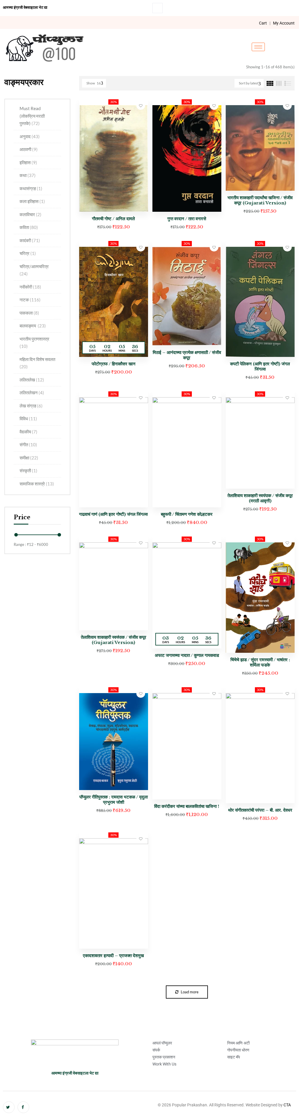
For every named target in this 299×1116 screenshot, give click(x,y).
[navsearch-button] (157, 8)
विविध (28, 418)
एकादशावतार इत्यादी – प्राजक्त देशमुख (113, 955)
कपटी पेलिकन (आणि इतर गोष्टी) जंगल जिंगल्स (260, 366)
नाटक (30, 299)
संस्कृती (28, 470)
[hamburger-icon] (258, 47)
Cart (263, 23)
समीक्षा (29, 457)
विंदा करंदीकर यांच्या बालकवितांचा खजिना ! (186, 806)
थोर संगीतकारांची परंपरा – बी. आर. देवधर (260, 810)
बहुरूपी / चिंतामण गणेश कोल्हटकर (187, 514)
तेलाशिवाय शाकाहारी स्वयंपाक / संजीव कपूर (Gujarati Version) (113, 639)
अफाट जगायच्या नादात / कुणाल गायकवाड (187, 655)
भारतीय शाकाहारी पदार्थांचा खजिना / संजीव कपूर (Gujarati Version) (260, 200)
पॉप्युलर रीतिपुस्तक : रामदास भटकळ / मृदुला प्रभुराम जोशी (113, 799)
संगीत (28, 444)
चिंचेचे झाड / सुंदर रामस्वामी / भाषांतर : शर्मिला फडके (260, 662)
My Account (284, 23)
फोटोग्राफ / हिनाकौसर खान (113, 364)
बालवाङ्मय (33, 325)
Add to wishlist (140, 105)
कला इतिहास (32, 201)
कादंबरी (30, 240)
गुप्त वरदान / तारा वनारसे (186, 218)
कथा (28, 175)
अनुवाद (30, 136)
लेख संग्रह (31, 405)
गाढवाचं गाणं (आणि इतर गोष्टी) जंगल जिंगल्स (113, 514)
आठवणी (29, 149)
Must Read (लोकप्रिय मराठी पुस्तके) (32, 116)
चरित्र (28, 253)
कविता (29, 227)
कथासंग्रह (31, 188)
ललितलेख (32, 379)
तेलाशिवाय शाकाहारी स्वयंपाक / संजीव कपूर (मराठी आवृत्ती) (260, 498)
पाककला (29, 312)
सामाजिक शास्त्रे (37, 483)
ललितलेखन (32, 392)
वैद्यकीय (28, 431)
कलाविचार (30, 214)
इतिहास (28, 162)
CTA (287, 1105)
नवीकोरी (30, 286)
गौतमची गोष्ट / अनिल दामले (113, 218)
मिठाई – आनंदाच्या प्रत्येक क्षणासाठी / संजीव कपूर (187, 355)
